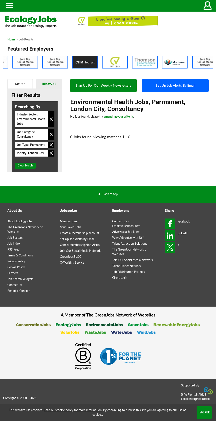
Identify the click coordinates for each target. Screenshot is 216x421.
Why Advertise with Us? (128, 237)
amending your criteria (118, 116)
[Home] (36, 22)
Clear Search (25, 165)
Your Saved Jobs (70, 227)
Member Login (69, 221)
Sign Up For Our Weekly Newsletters (103, 85)
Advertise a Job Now (125, 232)
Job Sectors (15, 237)
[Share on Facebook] (170, 224)
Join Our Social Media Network (80, 250)
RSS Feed (13, 249)
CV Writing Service (72, 262)
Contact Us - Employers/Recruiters (126, 224)
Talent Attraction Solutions (129, 243)
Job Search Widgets (20, 279)
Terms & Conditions (20, 255)
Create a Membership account (79, 233)
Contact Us (14, 285)
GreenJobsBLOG (70, 256)
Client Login (119, 277)
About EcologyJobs (19, 221)
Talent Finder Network (126, 266)
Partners (12, 273)
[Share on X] (170, 247)
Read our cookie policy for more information (73, 410)
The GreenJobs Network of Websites (25, 229)
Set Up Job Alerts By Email (175, 85)
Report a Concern (18, 291)
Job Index (13, 243)
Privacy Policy (16, 261)
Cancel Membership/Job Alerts (80, 245)
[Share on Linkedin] (170, 235)
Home (11, 39)
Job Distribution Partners (128, 272)
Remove (51, 119)
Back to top (110, 194)
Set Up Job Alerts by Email (77, 239)
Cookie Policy (16, 267)
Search (20, 84)
